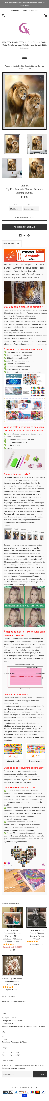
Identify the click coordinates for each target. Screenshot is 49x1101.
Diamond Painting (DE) (11, 1055)
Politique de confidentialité (12, 1021)
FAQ (18, 243)
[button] (9, 944)
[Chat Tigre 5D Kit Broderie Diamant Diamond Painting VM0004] (36, 917)
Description (9, 243)
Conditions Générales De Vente (14, 1042)
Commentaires (8, 1023)
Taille (15, 205)
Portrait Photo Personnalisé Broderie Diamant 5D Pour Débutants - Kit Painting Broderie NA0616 (12, 936)
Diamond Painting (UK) (11, 1052)
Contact (5, 1039)
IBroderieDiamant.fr (31, 1088)
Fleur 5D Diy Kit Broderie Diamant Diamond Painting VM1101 (12, 981)
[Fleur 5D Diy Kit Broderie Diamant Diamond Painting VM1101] (12, 965)
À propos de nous (9, 1018)
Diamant (30, 205)
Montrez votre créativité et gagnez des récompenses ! (23, 1026)
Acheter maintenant (24, 227)
